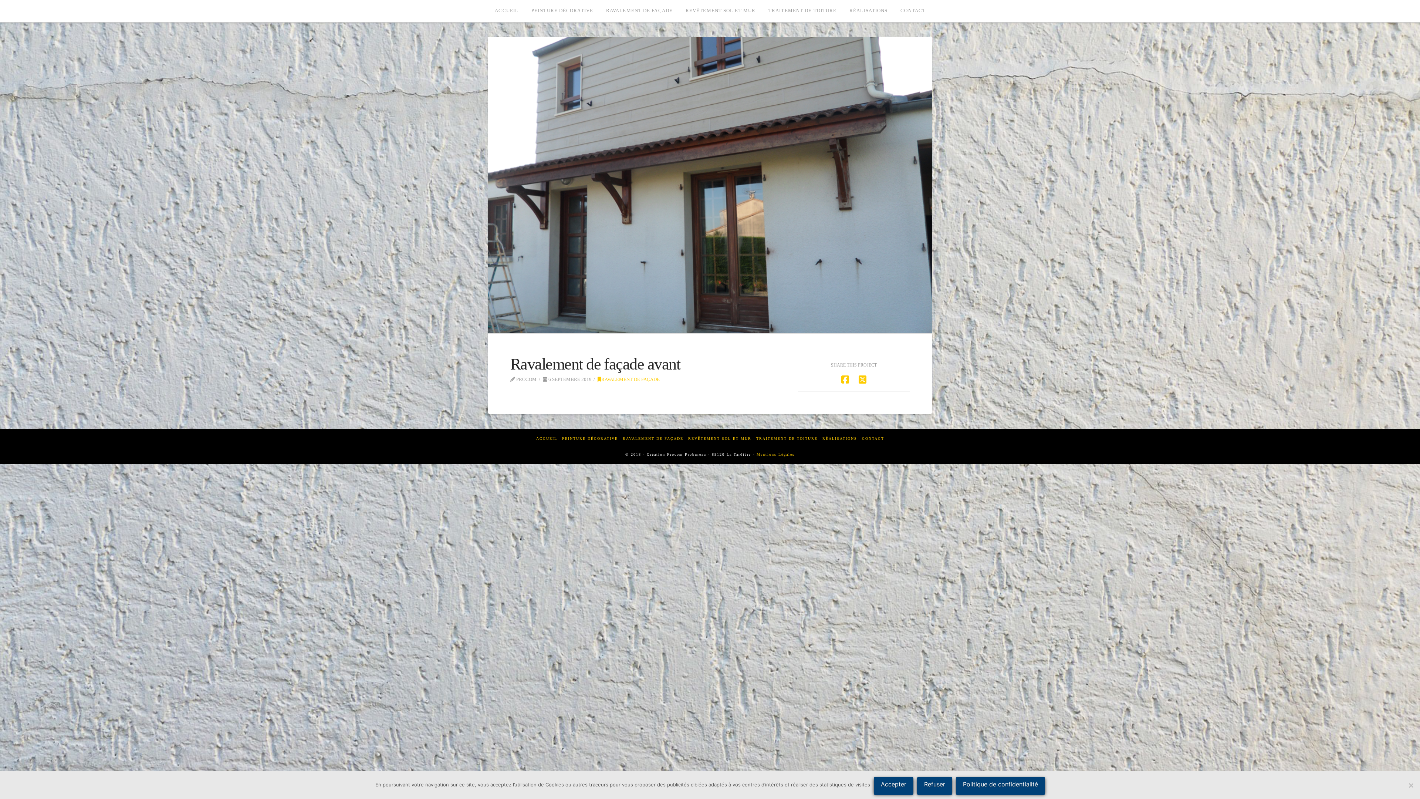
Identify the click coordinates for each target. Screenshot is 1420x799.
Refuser (934, 784)
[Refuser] (1410, 785)
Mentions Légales (776, 454)
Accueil (546, 438)
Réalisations (839, 438)
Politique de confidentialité (1000, 784)
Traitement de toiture (787, 438)
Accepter (893, 784)
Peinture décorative (590, 438)
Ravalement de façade (630, 379)
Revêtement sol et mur (719, 438)
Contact (873, 438)
